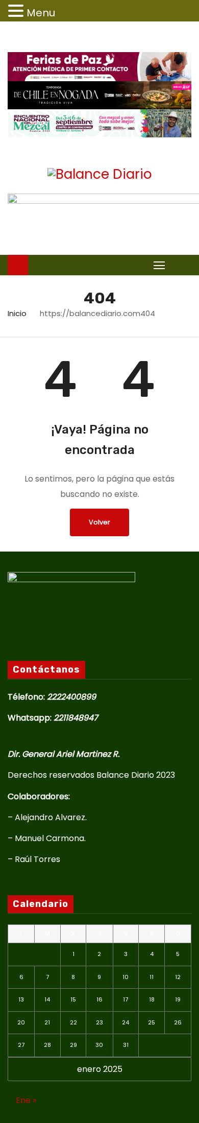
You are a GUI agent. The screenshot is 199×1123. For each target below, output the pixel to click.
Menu (41, 13)
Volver (99, 522)
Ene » (26, 1100)
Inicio (17, 313)
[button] (180, 265)
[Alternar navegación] (159, 264)
